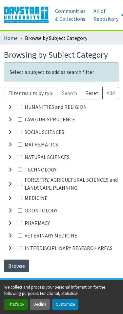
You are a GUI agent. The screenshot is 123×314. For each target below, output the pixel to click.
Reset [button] (91, 93)
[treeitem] (61, 119)
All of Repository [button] (105, 15)
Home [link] (11, 38)
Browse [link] (16, 266)
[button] (26, 15)
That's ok (16, 304)
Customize (65, 304)
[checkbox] (20, 107)
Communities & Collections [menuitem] (70, 15)
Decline (39, 304)
